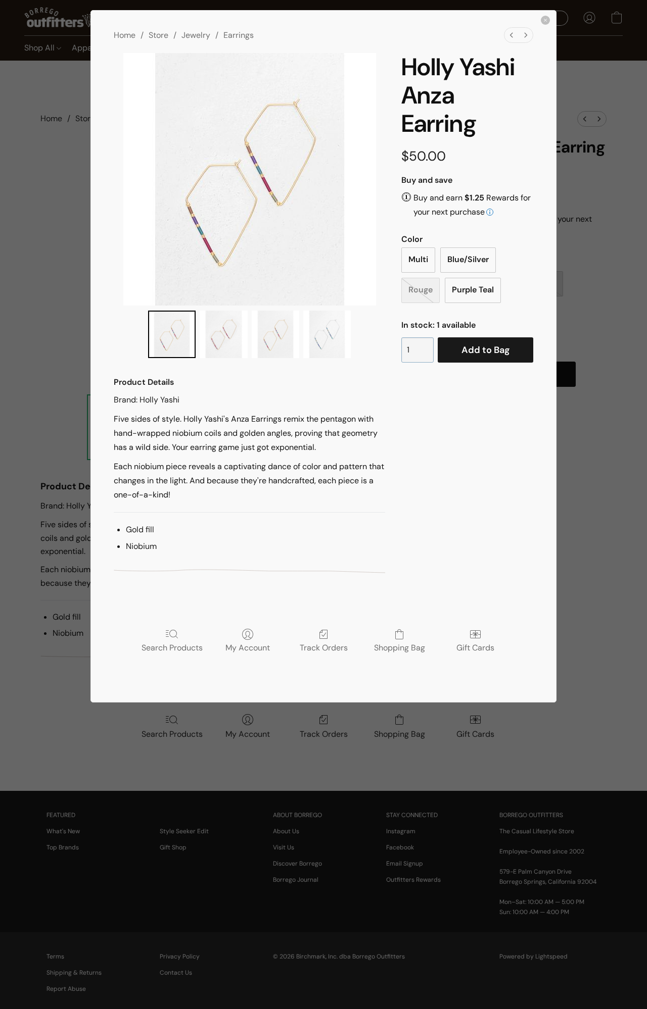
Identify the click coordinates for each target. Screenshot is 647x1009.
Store (158, 35)
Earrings (238, 35)
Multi (418, 259)
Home (124, 35)
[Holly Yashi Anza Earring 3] (327, 334)
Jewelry (195, 35)
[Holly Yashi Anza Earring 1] (223, 334)
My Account (247, 647)
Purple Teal (473, 289)
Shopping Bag (399, 647)
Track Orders (324, 647)
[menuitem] (511, 35)
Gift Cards (475, 647)
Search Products (172, 647)
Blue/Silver (468, 259)
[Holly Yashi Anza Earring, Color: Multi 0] (172, 334)
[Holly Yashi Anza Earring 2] (275, 334)
